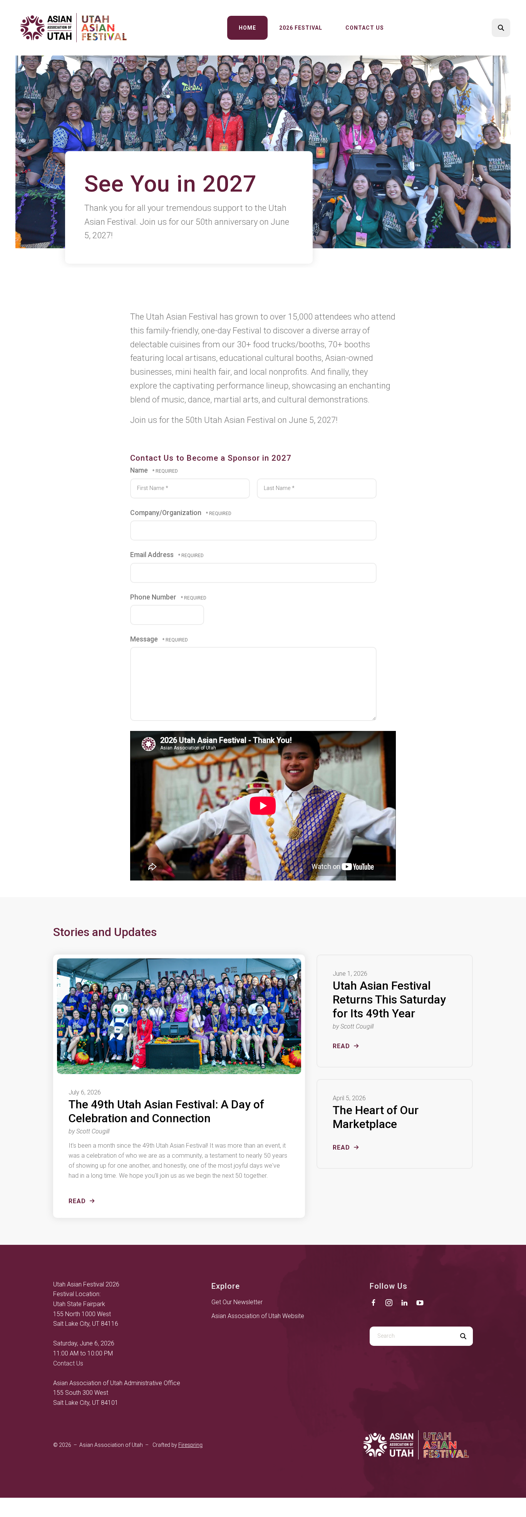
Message (144, 639)
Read (77, 1201)
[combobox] (412, 1336)
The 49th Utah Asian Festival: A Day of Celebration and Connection (166, 1111)
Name (139, 470)
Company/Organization (166, 513)
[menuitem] (247, 28)
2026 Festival (300, 28)
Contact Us (364, 28)
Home (247, 28)
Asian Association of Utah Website (257, 1316)
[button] (501, 28)
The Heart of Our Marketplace (376, 1117)
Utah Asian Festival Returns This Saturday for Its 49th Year (389, 999)
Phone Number (154, 597)
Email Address (152, 555)
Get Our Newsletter (237, 1302)
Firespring (190, 1445)
